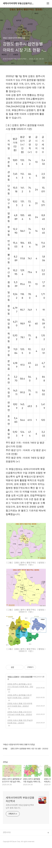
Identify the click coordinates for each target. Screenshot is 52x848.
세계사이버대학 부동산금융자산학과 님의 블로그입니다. (20, 806)
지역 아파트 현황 (26, 677)
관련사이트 (7, 832)
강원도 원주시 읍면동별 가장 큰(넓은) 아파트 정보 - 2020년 (19, 696)
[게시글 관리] (20, 667)
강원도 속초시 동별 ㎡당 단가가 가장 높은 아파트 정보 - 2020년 (19, 713)
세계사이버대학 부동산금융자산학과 (19, 3)
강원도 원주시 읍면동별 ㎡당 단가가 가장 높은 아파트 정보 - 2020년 (20, 686)
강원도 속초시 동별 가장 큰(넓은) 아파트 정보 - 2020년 (20, 721)
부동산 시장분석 (13, 677)
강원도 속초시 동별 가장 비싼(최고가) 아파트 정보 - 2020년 (19, 704)
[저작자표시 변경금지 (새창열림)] (38, 667)
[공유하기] (16, 667)
